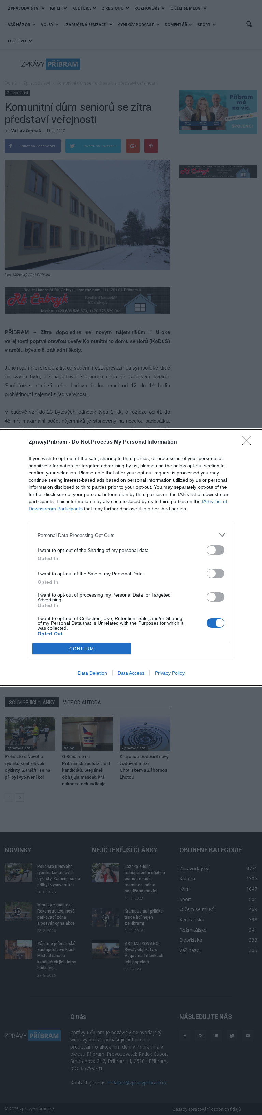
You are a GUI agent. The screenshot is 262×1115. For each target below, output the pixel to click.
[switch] (215, 550)
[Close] (248, 442)
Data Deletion (92, 673)
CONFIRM (81, 648)
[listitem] (131, 535)
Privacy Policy (170, 673)
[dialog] (131, 557)
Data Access (131, 673)
